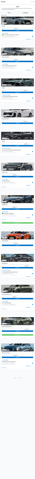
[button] (29, 39)
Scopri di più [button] (17, 30)
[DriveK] (3, 2)
